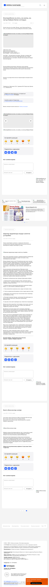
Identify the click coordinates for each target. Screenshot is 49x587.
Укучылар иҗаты (25, 526)
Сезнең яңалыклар (9, 14)
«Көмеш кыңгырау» (23, 106)
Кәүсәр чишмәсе (35, 526)
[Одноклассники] (9, 152)
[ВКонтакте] (5, 152)
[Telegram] (12, 152)
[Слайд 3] (24, 222)
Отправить (29, 172)
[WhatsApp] (15, 152)
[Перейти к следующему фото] (30, 120)
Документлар (6, 526)
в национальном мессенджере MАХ (13, 101)
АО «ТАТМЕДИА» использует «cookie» (12, 582)
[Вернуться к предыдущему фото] (5, 120)
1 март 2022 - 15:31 (6, 413)
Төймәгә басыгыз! (36, 583)
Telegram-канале (9, 94)
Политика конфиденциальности (11, 584)
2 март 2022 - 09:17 (6, 238)
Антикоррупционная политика (10, 581)
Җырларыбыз (15, 526)
